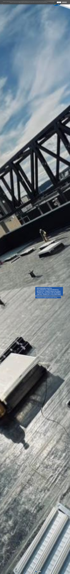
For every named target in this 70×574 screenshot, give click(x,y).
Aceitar (59, 2)
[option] (35, 287)
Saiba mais (64, 2)
